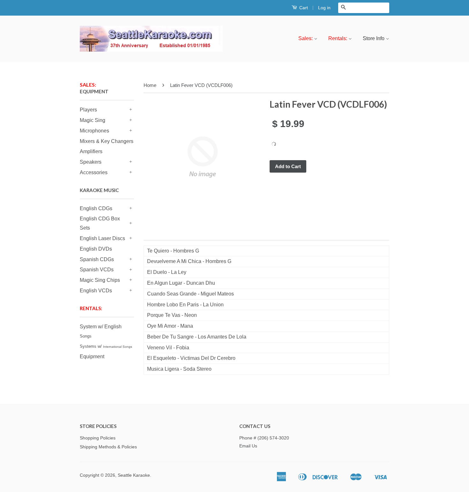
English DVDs (96, 249)
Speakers (90, 162)
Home (150, 85)
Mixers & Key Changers (106, 141)
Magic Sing (92, 120)
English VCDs (96, 290)
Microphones (94, 130)
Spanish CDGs (97, 259)
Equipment (92, 356)
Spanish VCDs (97, 269)
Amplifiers (91, 151)
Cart (303, 7)
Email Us (248, 446)
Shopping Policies (97, 438)
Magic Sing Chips (100, 280)
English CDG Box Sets (100, 223)
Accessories (94, 172)
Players (88, 109)
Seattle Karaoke (134, 475)
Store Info (374, 38)
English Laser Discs (102, 238)
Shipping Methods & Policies (108, 447)
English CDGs (96, 208)
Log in (324, 7)
